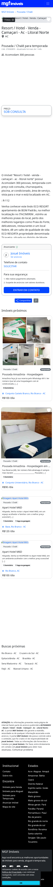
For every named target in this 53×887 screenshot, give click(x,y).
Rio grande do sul (36, 825)
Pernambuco (34, 812)
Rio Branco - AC (9, 653)
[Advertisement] (26, 81)
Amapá (45, 771)
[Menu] (47, 3)
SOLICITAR (10, 266)
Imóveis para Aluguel (13, 791)
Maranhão (33, 792)
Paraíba (32, 808)
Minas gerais (34, 804)
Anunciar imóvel (10, 802)
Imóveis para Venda (12, 787)
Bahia (42, 775)
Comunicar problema (22, 749)
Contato (6, 771)
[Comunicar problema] (36, 300)
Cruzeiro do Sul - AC (29, 653)
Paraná (40, 808)
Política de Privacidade (11, 872)
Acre (30, 771)
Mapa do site (9, 806)
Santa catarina (35, 833)
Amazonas (33, 775)
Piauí (44, 812)
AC (6, 36)
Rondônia (32, 829)
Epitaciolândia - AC (10, 658)
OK (21, 883)
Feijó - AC (6, 668)
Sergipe (32, 837)
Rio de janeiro (34, 817)
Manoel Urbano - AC (23, 668)
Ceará (31, 779)
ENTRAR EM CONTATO (26, 290)
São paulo (41, 837)
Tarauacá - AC (31, 663)
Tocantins (32, 841)
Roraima (42, 829)
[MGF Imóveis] (12, 3)
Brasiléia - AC (29, 658)
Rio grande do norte (38, 821)
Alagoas (37, 771)
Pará (44, 804)
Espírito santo (35, 788)
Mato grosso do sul (37, 800)
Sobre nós (7, 775)
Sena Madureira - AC (11, 663)
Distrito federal (35, 783)
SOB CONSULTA (15, 112)
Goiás (45, 788)
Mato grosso (34, 796)
